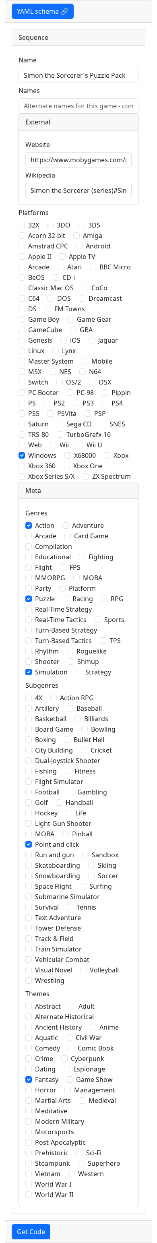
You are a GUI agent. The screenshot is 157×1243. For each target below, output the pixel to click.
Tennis (86, 907)
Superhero (104, 1163)
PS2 (59, 403)
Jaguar (108, 340)
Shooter (47, 661)
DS (32, 308)
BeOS (36, 277)
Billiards (96, 718)
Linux (36, 350)
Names (29, 90)
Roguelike (91, 651)
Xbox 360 (42, 465)
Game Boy (43, 319)
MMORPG (50, 577)
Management (94, 1090)
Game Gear (94, 319)
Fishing (46, 771)
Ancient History (58, 1027)
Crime (44, 1058)
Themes (37, 993)
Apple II (39, 256)
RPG (117, 598)
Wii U (94, 445)
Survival (47, 907)
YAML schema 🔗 (42, 11)
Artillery (47, 708)
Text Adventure (58, 917)
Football (47, 792)
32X (33, 225)
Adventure (88, 525)
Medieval (102, 1100)
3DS (94, 225)
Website (37, 144)
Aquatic (46, 1037)
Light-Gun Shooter (63, 823)
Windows (42, 455)
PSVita (66, 413)
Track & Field (54, 938)
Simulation (51, 672)
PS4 (117, 403)
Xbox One (88, 465)
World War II (54, 1194)
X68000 (85, 455)
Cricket (101, 750)
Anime (109, 1027)
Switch (38, 382)
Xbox (121, 455)
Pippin (121, 392)
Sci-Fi (93, 1152)
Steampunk (52, 1163)
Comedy (47, 1048)
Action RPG (77, 697)
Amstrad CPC (48, 246)
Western (91, 1173)
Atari (74, 267)
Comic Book (96, 1048)
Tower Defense (58, 928)
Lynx (69, 350)
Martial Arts (53, 1100)
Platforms (34, 212)
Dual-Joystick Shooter (67, 760)
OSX (105, 382)
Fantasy (46, 1079)
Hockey (46, 813)
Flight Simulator (59, 781)
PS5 (33, 413)
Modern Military (59, 1121)
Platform (82, 588)
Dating (45, 1069)
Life (80, 813)
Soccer (108, 875)
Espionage (89, 1069)
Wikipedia (40, 175)
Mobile (101, 361)
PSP (100, 413)
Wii (64, 445)
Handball (79, 802)
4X (38, 697)
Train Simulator (58, 949)
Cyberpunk (87, 1058)
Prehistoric (51, 1152)
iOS (75, 340)
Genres (36, 513)
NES (65, 371)
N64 (95, 371)
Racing (82, 598)
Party (43, 588)
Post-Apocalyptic (60, 1142)
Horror (45, 1090)
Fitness (85, 771)
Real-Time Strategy (63, 609)
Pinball (82, 833)
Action (44, 525)
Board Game (54, 729)
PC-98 (85, 392)
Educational (53, 556)
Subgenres (41, 685)
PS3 (88, 403)
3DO (63, 225)
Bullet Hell (89, 739)
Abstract (48, 1006)
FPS (75, 567)
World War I (53, 1184)
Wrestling (49, 980)
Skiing (107, 865)
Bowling (103, 729)
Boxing (45, 739)
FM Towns (69, 308)
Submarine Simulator (67, 896)
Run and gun (54, 854)
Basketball (50, 718)
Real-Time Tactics (61, 619)
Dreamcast (105, 298)
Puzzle (45, 598)
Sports (114, 619)
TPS (115, 640)
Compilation (53, 546)
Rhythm (47, 651)
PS (32, 403)
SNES (117, 424)
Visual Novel (53, 970)
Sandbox (105, 854)
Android (98, 246)
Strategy (98, 672)
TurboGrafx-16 (88, 434)
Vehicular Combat (62, 959)
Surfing (100, 886)
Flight (43, 567)
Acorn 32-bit (46, 235)
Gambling (92, 792)
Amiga (92, 235)
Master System (51, 361)
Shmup (88, 661)
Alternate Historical (64, 1016)
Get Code (31, 1231)
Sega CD (79, 424)
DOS (64, 298)
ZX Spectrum (111, 476)
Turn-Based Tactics (63, 640)
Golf (41, 802)
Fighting (101, 556)
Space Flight (53, 886)
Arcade (39, 267)
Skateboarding (57, 865)
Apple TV (82, 256)
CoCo (99, 287)
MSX (34, 371)
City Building (54, 750)
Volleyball (104, 970)
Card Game (91, 536)
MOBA (92, 577)
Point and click (57, 844)
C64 (33, 298)
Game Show (94, 1079)
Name (28, 60)
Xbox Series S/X (51, 476)
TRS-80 (38, 434)
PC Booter (43, 392)
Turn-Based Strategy (66, 630)
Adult (86, 1006)
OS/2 (73, 382)
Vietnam (47, 1173)
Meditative (51, 1110)
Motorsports (54, 1131)
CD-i (68, 277)
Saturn (38, 424)
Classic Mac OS (51, 287)
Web (35, 445)
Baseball (89, 708)
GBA (86, 329)
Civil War (89, 1037)
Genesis (40, 340)
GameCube (45, 329)
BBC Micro (115, 267)
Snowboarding (57, 875)
